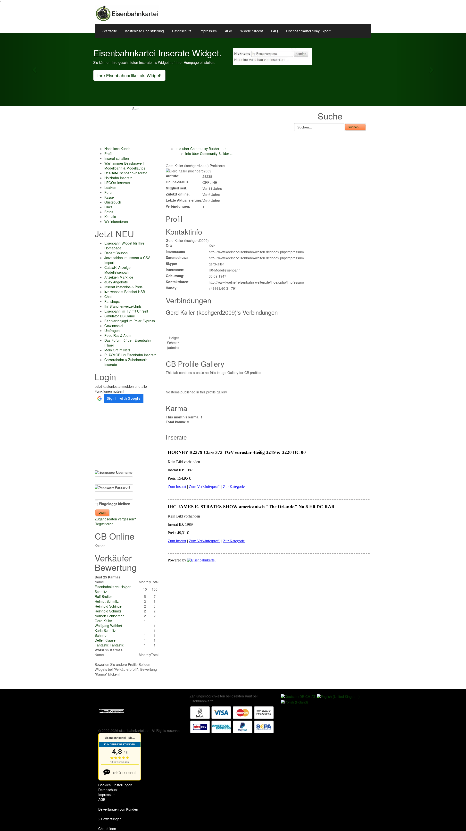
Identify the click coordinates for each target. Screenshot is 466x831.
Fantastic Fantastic (109, 645)
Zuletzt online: (178, 194)
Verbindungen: (178, 206)
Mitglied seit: (176, 188)
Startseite (109, 30)
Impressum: (175, 251)
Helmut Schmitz (107, 601)
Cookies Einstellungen (115, 784)
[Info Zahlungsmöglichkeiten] (232, 719)
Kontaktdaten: (178, 281)
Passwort (122, 487)
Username (124, 472)
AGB (228, 30)
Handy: (172, 287)
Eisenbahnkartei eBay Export (308, 30)
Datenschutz (181, 30)
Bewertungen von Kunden (118, 809)
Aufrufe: (172, 175)
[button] (35, 69)
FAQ (274, 30)
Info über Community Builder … (200, 148)
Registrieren (104, 523)
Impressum (208, 30)
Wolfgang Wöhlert (108, 625)
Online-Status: (178, 181)
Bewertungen (111, 818)
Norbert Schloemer (109, 615)
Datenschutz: (177, 257)
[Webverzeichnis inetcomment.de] (111, 710)
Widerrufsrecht (251, 30)
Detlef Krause (105, 640)
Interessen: (175, 269)
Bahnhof (101, 635)
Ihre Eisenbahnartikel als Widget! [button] (129, 75)
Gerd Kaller (103, 620)
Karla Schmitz (105, 630)
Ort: (169, 245)
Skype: (171, 263)
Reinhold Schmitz (108, 611)
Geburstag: (175, 275)
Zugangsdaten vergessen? (115, 519)
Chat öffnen (107, 828)
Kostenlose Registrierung (144, 30)
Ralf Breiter (103, 596)
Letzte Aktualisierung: (184, 200)
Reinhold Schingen (109, 606)
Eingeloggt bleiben (114, 503)
